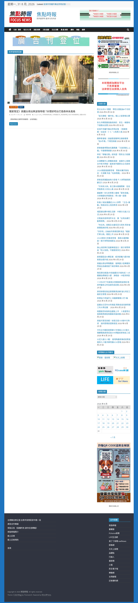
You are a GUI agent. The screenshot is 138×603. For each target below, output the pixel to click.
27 (113, 427)
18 (103, 423)
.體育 (72, 30)
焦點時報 (46, 14)
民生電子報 (113, 569)
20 (113, 423)
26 (108, 427)
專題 (77, 30)
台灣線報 (112, 576)
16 (127, 419)
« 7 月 (113, 437)
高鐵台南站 (83, 115)
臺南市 (21, 107)
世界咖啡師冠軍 (47, 115)
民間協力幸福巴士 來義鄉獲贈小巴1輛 (112, 298)
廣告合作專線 (13, 524)
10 (99, 419)
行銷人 (111, 557)
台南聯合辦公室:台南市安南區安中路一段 (24, 520)
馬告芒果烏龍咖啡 (73, 115)
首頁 (9, 548)
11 (103, 419)
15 (122, 419)
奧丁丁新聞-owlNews (117, 541)
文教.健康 (46, 30)
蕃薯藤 (111, 529)
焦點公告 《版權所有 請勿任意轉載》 (23, 528)
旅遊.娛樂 (37, 30)
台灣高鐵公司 (56, 115)
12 (108, 419)
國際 (83, 30)
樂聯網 (111, 573)
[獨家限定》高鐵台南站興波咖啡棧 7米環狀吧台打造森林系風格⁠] (51, 57)
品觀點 (111, 553)
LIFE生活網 (113, 537)
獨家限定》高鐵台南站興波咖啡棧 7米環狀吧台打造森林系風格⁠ (42, 111)
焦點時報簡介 (13, 532)
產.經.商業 (64, 30)
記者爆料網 (113, 580)
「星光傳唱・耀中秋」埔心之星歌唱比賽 (113, 116)
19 (108, 423)
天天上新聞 (113, 549)
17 (99, 423)
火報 (111, 565)
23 (127, 423)
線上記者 (11, 536)
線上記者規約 (13, 540)
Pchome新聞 (114, 533)
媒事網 (111, 545)
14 (118, 419)
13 (113, 419)
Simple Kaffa (38, 115)
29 (122, 427)
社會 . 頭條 (17, 30)
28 (118, 427)
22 (122, 423)
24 (99, 427)
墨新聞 (111, 561)
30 (127, 427)
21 (118, 423)
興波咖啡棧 (64, 115)
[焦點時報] (10, 29)
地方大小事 (27, 30)
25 (103, 427)
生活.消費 (55, 30)
